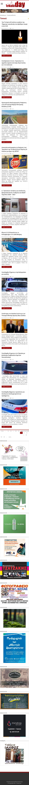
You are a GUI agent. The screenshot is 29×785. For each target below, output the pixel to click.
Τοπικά (12, 28)
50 (1, 437)
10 (8, 431)
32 (26, 433)
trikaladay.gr (3, 15)
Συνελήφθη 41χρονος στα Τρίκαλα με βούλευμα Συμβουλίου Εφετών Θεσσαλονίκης (13, 355)
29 (18, 431)
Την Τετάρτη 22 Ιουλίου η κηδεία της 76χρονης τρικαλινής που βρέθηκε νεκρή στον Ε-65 (14, 24)
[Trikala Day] (14, 4)
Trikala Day (18, 783)
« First (2, 431)
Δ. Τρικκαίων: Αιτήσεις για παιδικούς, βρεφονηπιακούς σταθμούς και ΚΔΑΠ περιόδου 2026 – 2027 (14, 192)
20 (10, 431)
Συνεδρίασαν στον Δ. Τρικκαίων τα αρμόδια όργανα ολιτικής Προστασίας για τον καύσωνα (14, 63)
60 (4, 437)
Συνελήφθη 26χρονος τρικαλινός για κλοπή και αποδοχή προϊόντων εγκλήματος (13, 394)
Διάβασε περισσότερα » (7, 55)
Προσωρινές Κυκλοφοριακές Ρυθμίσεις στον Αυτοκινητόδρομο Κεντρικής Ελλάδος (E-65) (14, 104)
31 (24, 433)
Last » (10, 437)
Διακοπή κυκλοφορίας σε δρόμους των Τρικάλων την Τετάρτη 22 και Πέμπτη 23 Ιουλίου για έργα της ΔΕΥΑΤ (14, 149)
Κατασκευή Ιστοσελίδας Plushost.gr (15, 781)
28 (15, 431)
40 (26, 435)
